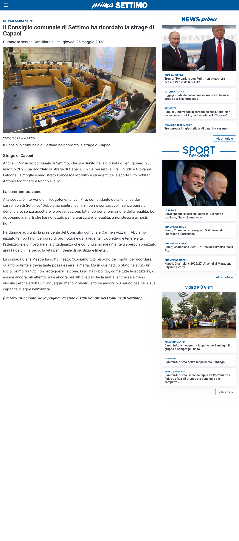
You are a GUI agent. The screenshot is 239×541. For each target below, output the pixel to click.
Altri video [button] (225, 392)
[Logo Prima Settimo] (119, 5)
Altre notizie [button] (224, 138)
